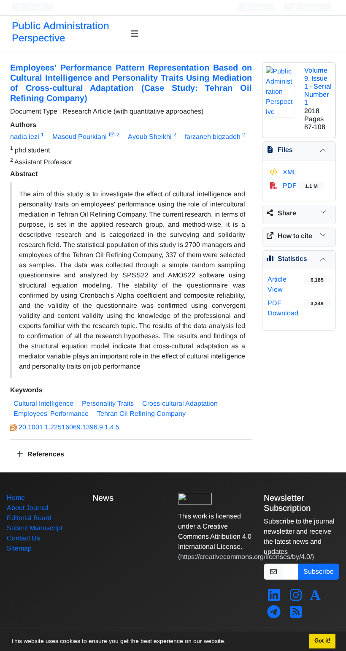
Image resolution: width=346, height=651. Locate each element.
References (45, 454)
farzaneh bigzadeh (213, 136)
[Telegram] (274, 614)
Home (16, 497)
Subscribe (318, 571)
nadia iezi (24, 136)
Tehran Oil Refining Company (141, 413)
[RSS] (296, 614)
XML (289, 172)
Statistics (292, 258)
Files (285, 149)
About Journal (28, 507)
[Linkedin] (274, 597)
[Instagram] (296, 597)
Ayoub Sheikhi (150, 136)
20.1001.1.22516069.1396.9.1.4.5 (69, 427)
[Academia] (315, 597)
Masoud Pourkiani (79, 136)
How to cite (295, 235)
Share (287, 213)
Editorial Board (29, 517)
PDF (299, 185)
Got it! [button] (322, 641)
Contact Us (23, 538)
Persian (35, 8)
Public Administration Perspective (60, 31)
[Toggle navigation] (134, 34)
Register (311, 8)
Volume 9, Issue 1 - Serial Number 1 (318, 86)
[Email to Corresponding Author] (111, 135)
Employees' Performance (51, 413)
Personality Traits (108, 403)
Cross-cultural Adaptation (180, 403)
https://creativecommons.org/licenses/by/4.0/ (246, 556)
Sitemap (19, 548)
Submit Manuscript (34, 528)
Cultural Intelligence (43, 403)
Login (258, 8)
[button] (228, 642)
